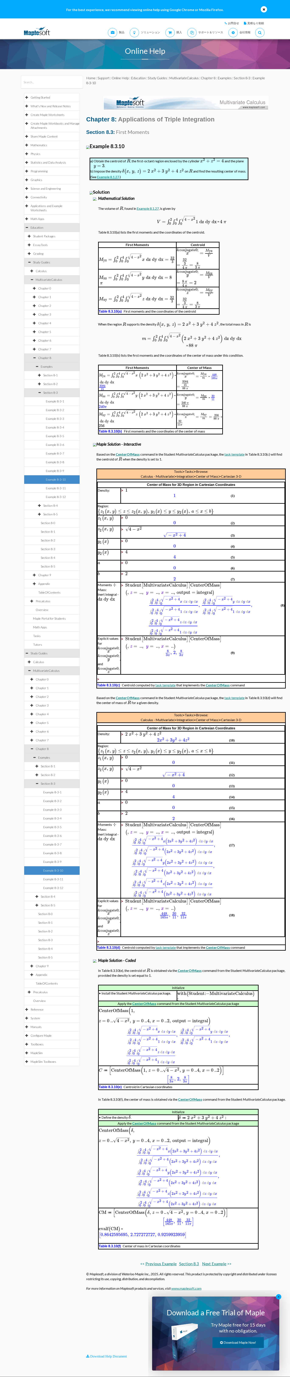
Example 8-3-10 (56, 479)
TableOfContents (49, 592)
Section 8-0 (48, 523)
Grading (38, 253)
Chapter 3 (44, 314)
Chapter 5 (44, 332)
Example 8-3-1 (55, 401)
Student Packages (44, 236)
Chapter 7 (44, 349)
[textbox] (128, 161)
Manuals (36, 1027)
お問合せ (233, 23)
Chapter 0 (44, 288)
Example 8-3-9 (55, 471)
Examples (47, 366)
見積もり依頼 (255, 23)
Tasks (37, 636)
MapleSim (37, 1053)
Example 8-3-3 (55, 418)
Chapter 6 (44, 340)
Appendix (44, 584)
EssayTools (40, 245)
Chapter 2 (44, 305)
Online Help (120, 78)
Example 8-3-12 (56, 497)
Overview (42, 610)
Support (104, 78)
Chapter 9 (44, 575)
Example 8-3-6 (55, 444)
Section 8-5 (50, 514)
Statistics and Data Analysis (48, 162)
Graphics (36, 180)
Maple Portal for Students (49, 618)
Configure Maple (41, 1035)
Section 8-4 (50, 505)
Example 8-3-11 (56, 488)
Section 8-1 (50, 375)
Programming (39, 171)
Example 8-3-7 (55, 453)
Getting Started (40, 97)
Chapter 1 (44, 297)
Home (91, 78)
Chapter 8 (44, 358)
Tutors (37, 644)
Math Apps (37, 219)
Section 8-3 (50, 392)
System (35, 1018)
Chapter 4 (44, 323)
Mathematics (39, 145)
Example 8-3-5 (55, 436)
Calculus (41, 271)
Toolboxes (37, 1044)
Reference (37, 1009)
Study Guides (41, 262)
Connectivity (39, 197)
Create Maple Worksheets (48, 115)
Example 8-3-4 (55, 427)
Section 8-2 (50, 384)
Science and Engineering (46, 188)
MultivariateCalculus (49, 279)
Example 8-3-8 (55, 462)
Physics (35, 154)
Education (37, 227)
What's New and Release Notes (51, 106)
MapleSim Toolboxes (43, 1061)
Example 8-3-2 (55, 410)
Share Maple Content (44, 136)
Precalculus (43, 601)
